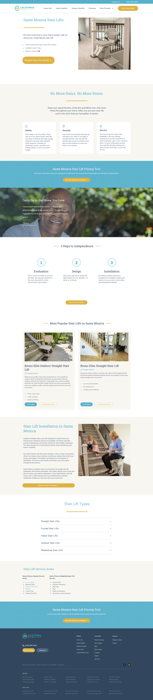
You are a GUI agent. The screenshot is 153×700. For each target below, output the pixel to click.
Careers (96, 656)
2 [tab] (46, 358)
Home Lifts (48, 8)
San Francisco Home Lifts (94, 693)
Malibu (28, 589)
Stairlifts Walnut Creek (115, 682)
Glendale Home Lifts (28, 691)
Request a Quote (29, 650)
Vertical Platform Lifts (82, 652)
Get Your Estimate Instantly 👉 (76, 180)
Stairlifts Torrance (114, 679)
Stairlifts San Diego (114, 677)
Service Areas (98, 649)
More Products (105, 8)
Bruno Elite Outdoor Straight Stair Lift (47, 367)
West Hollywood (32, 587)
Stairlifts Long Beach (50, 679)
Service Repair (98, 643)
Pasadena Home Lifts (50, 693)
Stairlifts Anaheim (27, 677)
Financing (92, 8)
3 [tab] (103, 358)
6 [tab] (52, 358)
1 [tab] (100, 358)
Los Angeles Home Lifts (51, 691)
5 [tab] (50, 358)
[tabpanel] (49, 347)
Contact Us (116, 2)
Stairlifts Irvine (48, 677)
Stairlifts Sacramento (93, 677)
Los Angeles (30, 582)
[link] (124, 664)
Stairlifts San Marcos (71, 682)
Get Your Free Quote (76, 302)
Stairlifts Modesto (71, 677)
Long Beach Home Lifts (29, 693)
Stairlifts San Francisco (93, 679)
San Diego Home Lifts (72, 691)
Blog (95, 646)
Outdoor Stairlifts (78, 8)
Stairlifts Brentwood (28, 679)
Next (69, 346)
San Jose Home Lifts (114, 691)
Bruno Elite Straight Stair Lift (99, 366)
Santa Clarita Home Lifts (116, 693)
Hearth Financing (99, 640)
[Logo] (24, 8)
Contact (115, 643)
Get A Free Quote (128, 8)
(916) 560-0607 (132, 2)
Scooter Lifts (80, 649)
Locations (97, 652)
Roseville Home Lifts (71, 693)
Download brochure (49, 404)
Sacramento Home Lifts (93, 691)
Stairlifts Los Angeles (50, 682)
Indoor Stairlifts (61, 8)
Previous (27, 346)
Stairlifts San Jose (92, 682)
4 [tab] (49, 358)
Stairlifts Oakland (70, 679)
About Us (97, 659)
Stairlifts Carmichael (28, 682)
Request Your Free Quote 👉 (38, 60)
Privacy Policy (61, 665)
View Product (31, 404)
